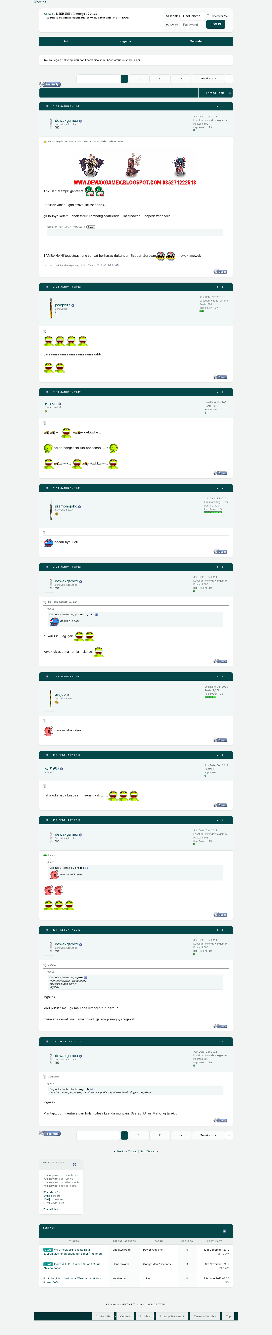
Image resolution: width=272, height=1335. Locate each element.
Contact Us (103, 1316)
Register (125, 41)
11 (160, 78)
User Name (173, 15)
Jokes (92, 14)
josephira (62, 305)
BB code (48, 1192)
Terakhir (208, 78)
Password (172, 24)
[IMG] (46, 1199)
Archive (145, 1316)
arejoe (60, 694)
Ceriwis (48, 13)
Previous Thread (127, 1151)
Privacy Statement (172, 1316)
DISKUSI (63, 14)
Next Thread (148, 1151)
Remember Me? (219, 16)
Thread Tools (215, 93)
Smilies (47, 1195)
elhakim (51, 403)
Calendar (196, 41)
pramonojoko (66, 506)
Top (228, 1316)
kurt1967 (52, 768)
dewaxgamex (66, 120)
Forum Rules (50, 1209)
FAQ (65, 41)
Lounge (79, 14)
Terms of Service (205, 1316)
